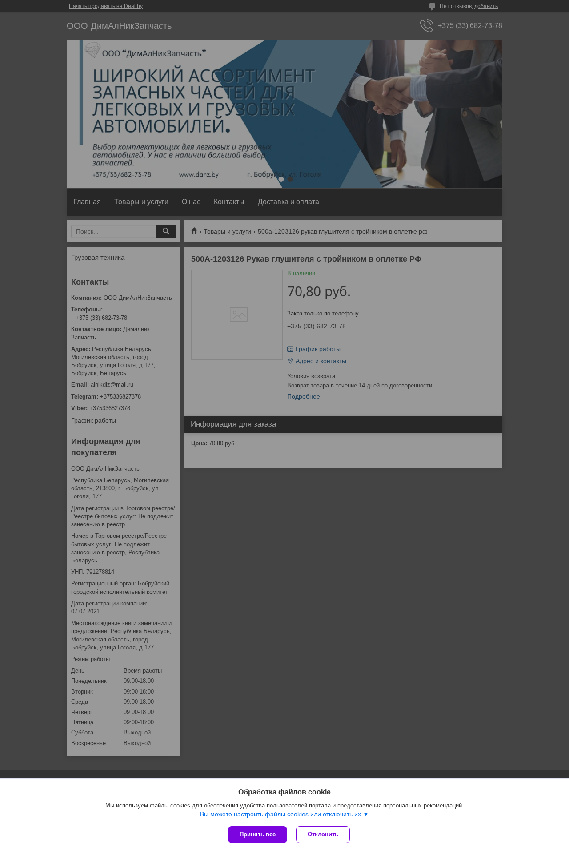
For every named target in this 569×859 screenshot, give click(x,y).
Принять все (258, 834)
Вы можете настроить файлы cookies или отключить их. (281, 814)
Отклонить (323, 834)
